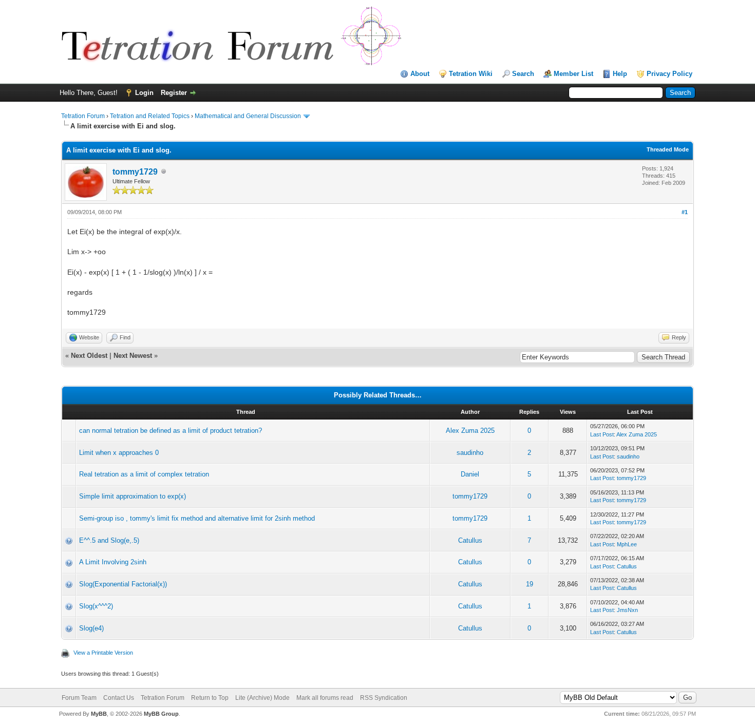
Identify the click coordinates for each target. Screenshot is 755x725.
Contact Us (118, 697)
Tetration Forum (83, 116)
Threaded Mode (668, 149)
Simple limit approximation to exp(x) (132, 496)
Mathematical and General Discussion (248, 116)
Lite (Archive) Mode (262, 697)
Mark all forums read (324, 697)
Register (174, 93)
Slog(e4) (91, 628)
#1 (685, 212)
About (419, 74)
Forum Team (79, 697)
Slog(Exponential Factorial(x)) (123, 584)
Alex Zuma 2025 (470, 430)
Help (620, 74)
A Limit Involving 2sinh (112, 562)
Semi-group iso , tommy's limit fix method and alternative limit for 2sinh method (197, 518)
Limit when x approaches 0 (119, 452)
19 (529, 584)
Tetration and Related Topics (150, 116)
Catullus (470, 540)
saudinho (470, 452)
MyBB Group (161, 714)
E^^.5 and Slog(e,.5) (109, 540)
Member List (573, 74)
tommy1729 (135, 171)
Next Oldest (89, 355)
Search (523, 74)
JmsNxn (627, 610)
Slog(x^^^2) (96, 606)
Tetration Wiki (471, 74)
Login (144, 93)
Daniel (470, 474)
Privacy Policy (669, 74)
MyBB (99, 714)
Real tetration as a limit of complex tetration (144, 474)
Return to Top (210, 697)
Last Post (602, 434)
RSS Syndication (383, 697)
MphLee (627, 544)
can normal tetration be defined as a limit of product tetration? (170, 430)
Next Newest (133, 355)
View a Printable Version (103, 653)
